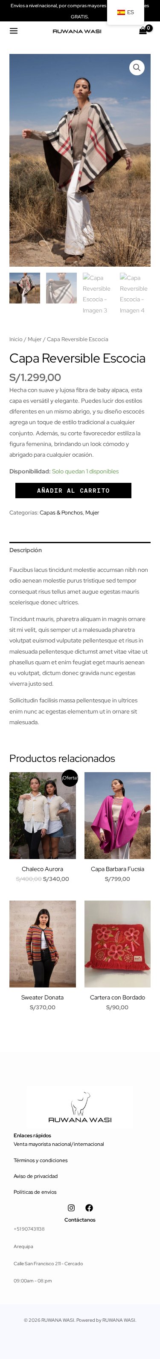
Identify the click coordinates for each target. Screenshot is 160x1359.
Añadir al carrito (73, 490)
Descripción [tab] (25, 550)
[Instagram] (71, 1208)
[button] (137, 67)
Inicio (16, 339)
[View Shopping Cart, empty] (143, 31)
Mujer (35, 339)
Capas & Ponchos (61, 512)
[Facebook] (89, 1208)
